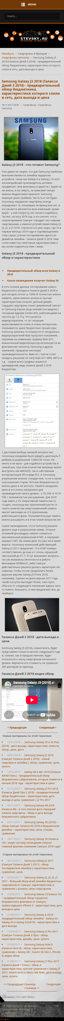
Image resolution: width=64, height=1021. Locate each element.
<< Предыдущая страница (20, 984)
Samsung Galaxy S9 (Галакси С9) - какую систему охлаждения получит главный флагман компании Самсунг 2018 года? (31, 842)
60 (57, 1005)
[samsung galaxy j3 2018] (32, 615)
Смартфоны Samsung (15, 57)
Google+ (5, 1019)
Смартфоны (30, 104)
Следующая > (48, 727)
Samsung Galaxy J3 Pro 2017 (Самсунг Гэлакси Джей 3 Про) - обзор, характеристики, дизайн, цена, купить (30, 935)
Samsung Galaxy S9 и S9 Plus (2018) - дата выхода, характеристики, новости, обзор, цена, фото (31, 745)
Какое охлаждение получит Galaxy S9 (32, 280)
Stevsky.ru (8, 53)
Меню (32, 4)
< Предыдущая (16, 727)
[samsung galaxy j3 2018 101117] (32, 410)
